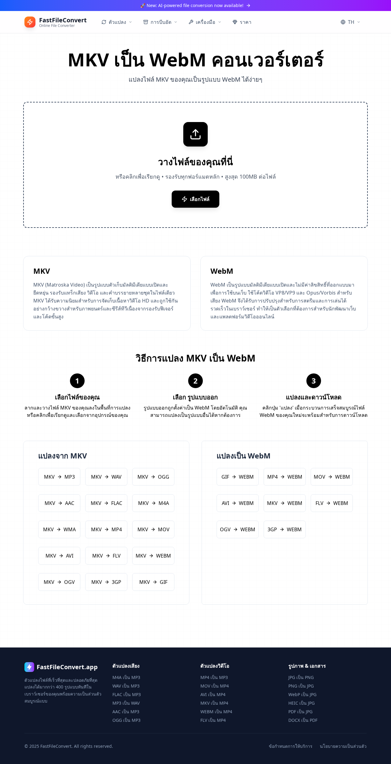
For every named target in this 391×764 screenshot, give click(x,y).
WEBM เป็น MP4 (216, 711)
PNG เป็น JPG (301, 686)
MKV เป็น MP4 (214, 703)
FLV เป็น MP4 (213, 720)
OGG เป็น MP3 (126, 720)
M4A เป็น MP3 (126, 677)
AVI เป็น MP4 (212, 694)
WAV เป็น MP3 (126, 686)
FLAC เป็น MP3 (126, 694)
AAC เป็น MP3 (125, 711)
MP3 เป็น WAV (126, 703)
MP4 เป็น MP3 (214, 677)
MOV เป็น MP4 (214, 686)
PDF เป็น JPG (300, 711)
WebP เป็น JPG (302, 694)
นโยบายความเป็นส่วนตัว (343, 746)
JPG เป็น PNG (301, 677)
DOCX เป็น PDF (302, 720)
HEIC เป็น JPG (301, 703)
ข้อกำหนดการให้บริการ (290, 746)
